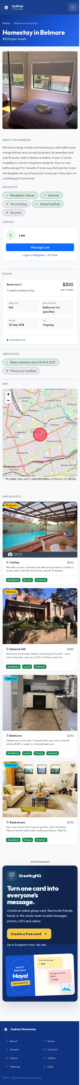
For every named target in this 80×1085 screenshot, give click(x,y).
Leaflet (12, 478)
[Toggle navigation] (73, 7)
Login (26, 255)
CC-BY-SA (70, 478)
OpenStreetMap (40, 478)
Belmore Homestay (26, 23)
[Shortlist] (73, 506)
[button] (8, 394)
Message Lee (40, 247)
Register (39, 255)
